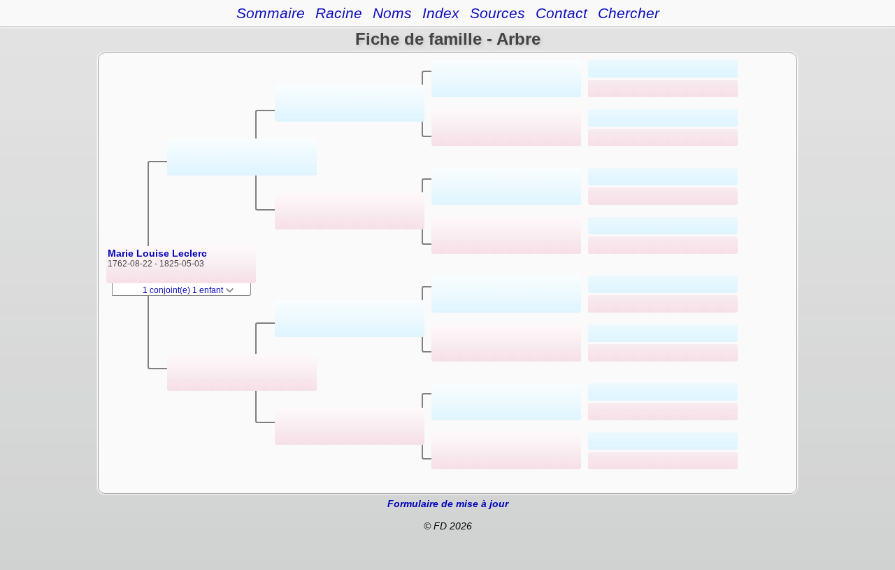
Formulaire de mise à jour (447, 503)
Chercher (628, 13)
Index (440, 13)
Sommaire (270, 13)
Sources (497, 13)
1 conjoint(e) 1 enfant (184, 290)
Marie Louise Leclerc (157, 253)
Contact (561, 13)
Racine (338, 13)
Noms (392, 13)
